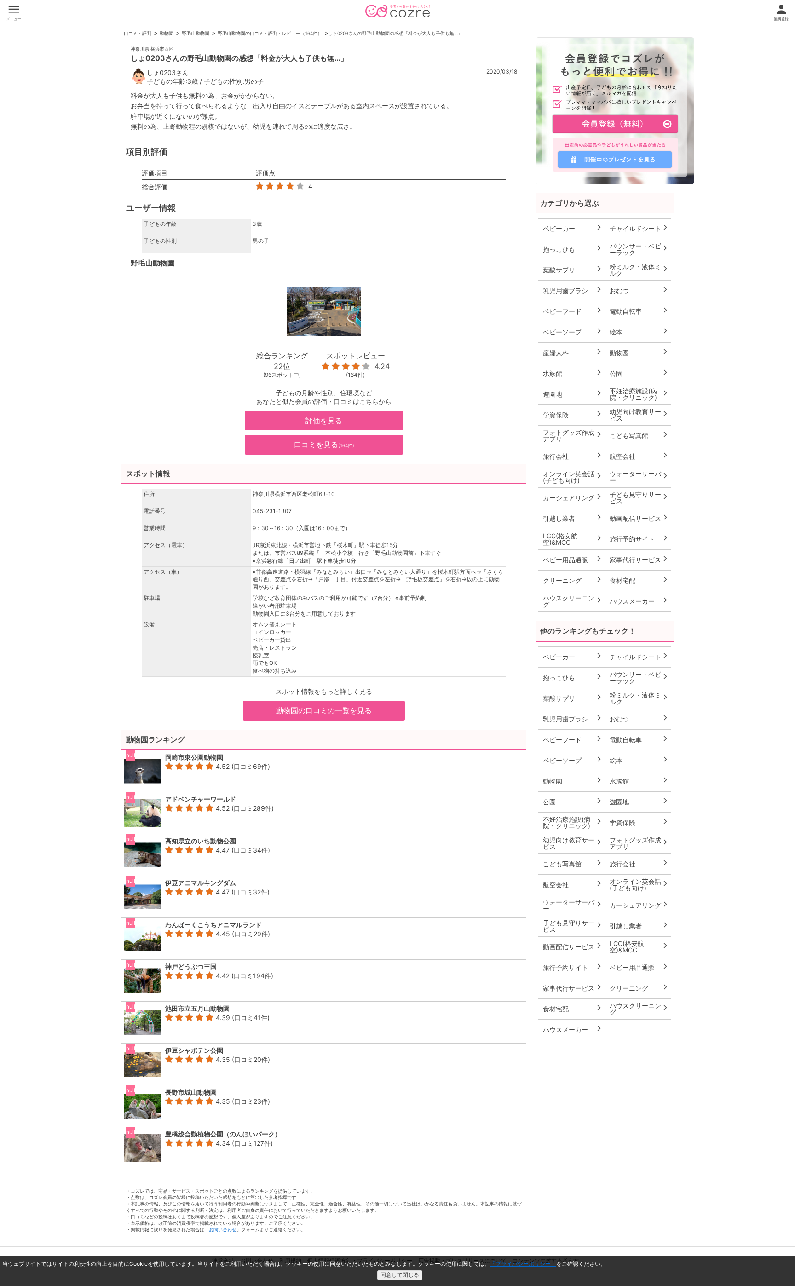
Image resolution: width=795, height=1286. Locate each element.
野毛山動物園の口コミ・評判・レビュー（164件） (270, 33)
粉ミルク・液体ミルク (639, 270)
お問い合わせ (222, 1229)
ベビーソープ (572, 332)
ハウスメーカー (639, 601)
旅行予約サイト (639, 539)
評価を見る (323, 420)
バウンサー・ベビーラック (639, 249)
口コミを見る (324, 444)
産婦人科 (572, 352)
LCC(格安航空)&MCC (572, 539)
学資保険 (572, 414)
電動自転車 (639, 311)
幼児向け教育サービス (639, 415)
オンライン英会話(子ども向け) (572, 477)
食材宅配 (639, 580)
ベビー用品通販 (572, 559)
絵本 (639, 332)
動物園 (166, 33)
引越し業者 (572, 518)
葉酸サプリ (572, 269)
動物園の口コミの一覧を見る (324, 710)
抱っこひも (572, 249)
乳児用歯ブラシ (572, 290)
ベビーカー (572, 228)
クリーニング (572, 580)
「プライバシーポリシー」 (523, 1263)
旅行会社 (572, 456)
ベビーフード (572, 311)
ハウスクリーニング (572, 601)
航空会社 (639, 456)
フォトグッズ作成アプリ (572, 435)
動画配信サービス (639, 518)
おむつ (639, 290)
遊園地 (572, 394)
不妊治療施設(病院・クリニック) (639, 394)
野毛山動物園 (195, 33)
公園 (639, 373)
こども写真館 (639, 435)
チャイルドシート (639, 228)
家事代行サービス (639, 559)
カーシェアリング (572, 497)
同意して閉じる (399, 1275)
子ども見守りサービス (639, 497)
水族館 (572, 373)
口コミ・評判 (137, 33)
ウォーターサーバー (639, 477)
